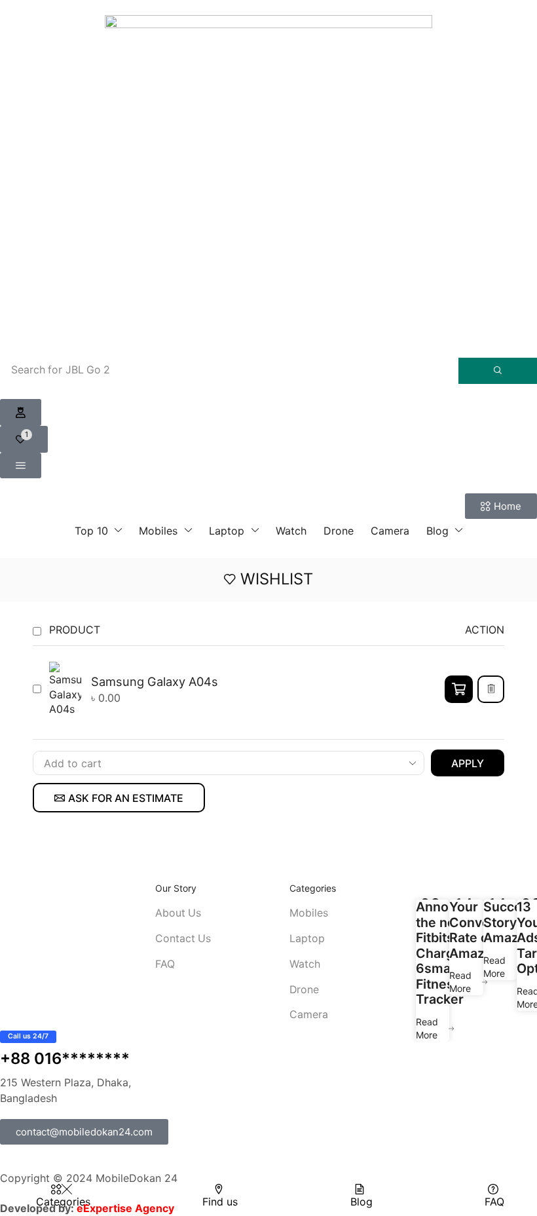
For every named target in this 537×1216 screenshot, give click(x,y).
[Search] (497, 371)
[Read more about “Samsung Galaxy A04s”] (459, 689)
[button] (20, 413)
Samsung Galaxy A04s (154, 681)
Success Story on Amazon (509, 922)
